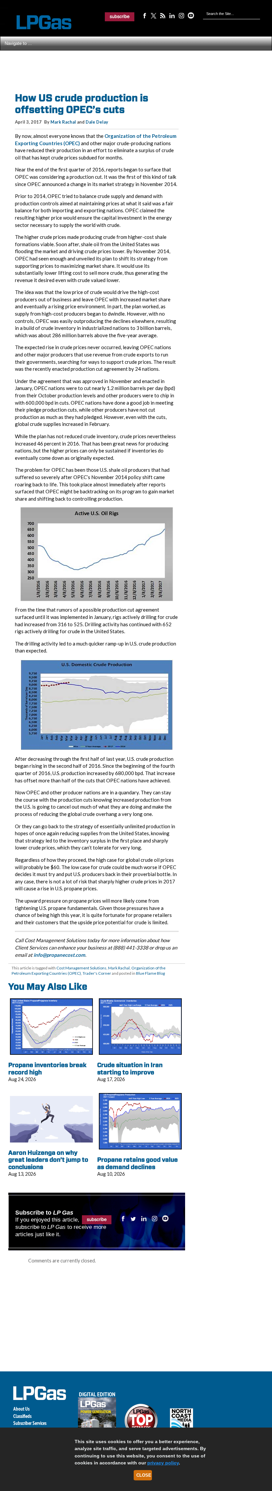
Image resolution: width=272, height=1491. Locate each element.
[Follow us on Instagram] (181, 15)
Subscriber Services (29, 1423)
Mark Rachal (63, 122)
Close (143, 1475)
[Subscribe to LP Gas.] (120, 16)
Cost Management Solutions (81, 967)
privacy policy (163, 1462)
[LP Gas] (38, 22)
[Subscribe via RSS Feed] (163, 15)
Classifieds (22, 1416)
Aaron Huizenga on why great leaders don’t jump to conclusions (48, 1159)
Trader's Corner (97, 973)
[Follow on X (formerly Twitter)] (153, 15)
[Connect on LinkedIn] (172, 15)
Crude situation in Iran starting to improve (130, 1068)
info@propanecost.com (59, 955)
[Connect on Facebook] (144, 15)
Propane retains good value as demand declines (137, 1163)
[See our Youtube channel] (190, 15)
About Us (21, 1409)
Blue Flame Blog (150, 973)
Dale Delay (97, 122)
